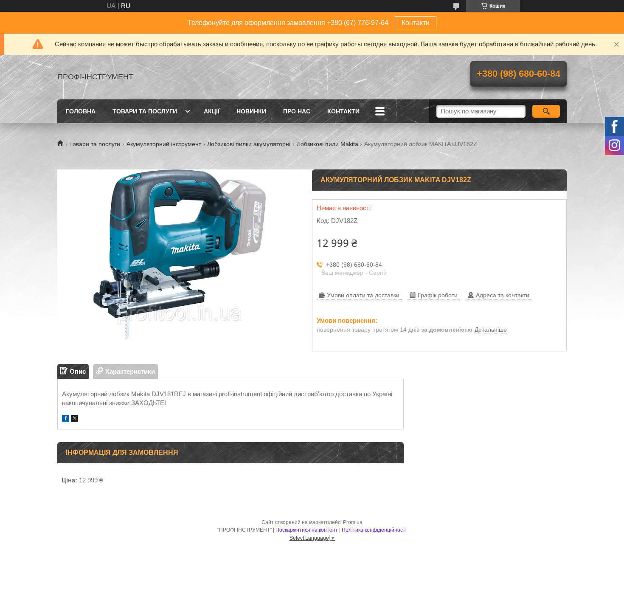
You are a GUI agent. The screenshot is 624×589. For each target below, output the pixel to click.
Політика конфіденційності (374, 530)
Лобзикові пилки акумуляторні (248, 144)
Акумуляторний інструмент (163, 144)
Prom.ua (353, 522)
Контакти (416, 22)
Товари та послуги (144, 111)
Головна (81, 111)
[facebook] (65, 419)
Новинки (251, 111)
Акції (211, 111)
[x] (74, 419)
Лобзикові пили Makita (327, 144)
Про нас (296, 111)
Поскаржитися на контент (306, 530)
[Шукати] (546, 111)
